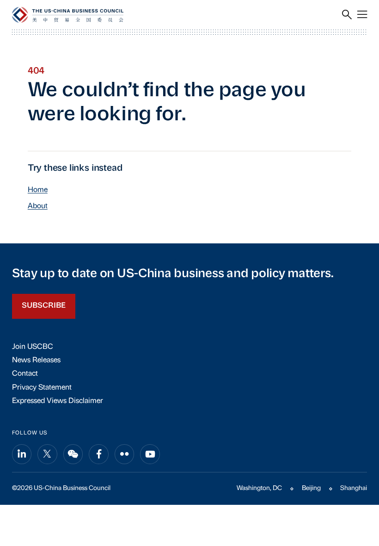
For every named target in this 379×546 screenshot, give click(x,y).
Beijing (311, 488)
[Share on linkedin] (22, 454)
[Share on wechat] (73, 454)
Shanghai (353, 488)
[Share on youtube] (150, 454)
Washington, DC (259, 488)
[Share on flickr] (124, 454)
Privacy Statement (42, 387)
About (38, 206)
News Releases (36, 360)
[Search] (347, 15)
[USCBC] (67, 15)
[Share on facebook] (99, 454)
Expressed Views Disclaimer (57, 401)
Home (38, 190)
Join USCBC (32, 347)
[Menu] (362, 15)
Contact (25, 374)
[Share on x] (47, 454)
